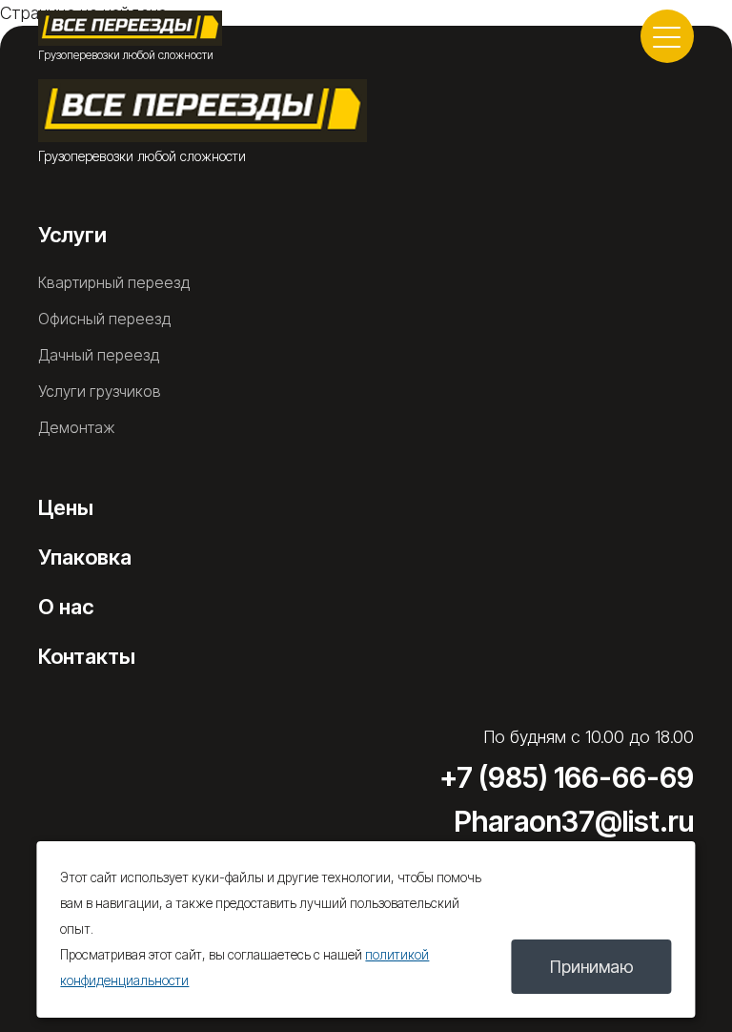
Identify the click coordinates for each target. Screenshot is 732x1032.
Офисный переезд (104, 318)
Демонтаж (76, 427)
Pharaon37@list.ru (574, 821)
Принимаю (592, 967)
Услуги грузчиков (99, 391)
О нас (65, 606)
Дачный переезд (98, 354)
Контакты (86, 656)
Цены (65, 507)
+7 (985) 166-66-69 (566, 777)
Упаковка (85, 557)
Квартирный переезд (114, 282)
